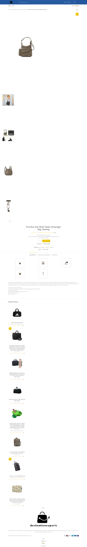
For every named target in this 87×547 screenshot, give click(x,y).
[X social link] (43, 249)
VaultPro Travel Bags (22, 9)
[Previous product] (75, 9)
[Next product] (78, 9)
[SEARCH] (74, 2)
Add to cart (46, 240)
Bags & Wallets (14, 9)
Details (55, 232)
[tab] (33, 254)
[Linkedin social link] (46, 249)
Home (9, 9)
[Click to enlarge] (9, 221)
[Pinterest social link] (45, 249)
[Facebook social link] (41, 249)
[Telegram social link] (48, 249)
